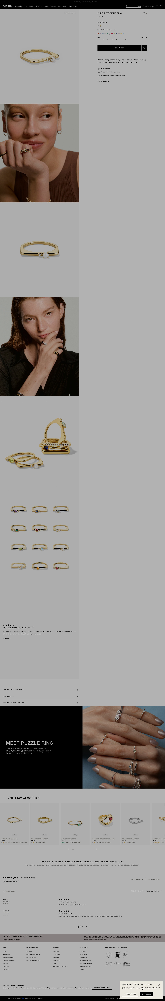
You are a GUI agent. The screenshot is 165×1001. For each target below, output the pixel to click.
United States (130, 994)
